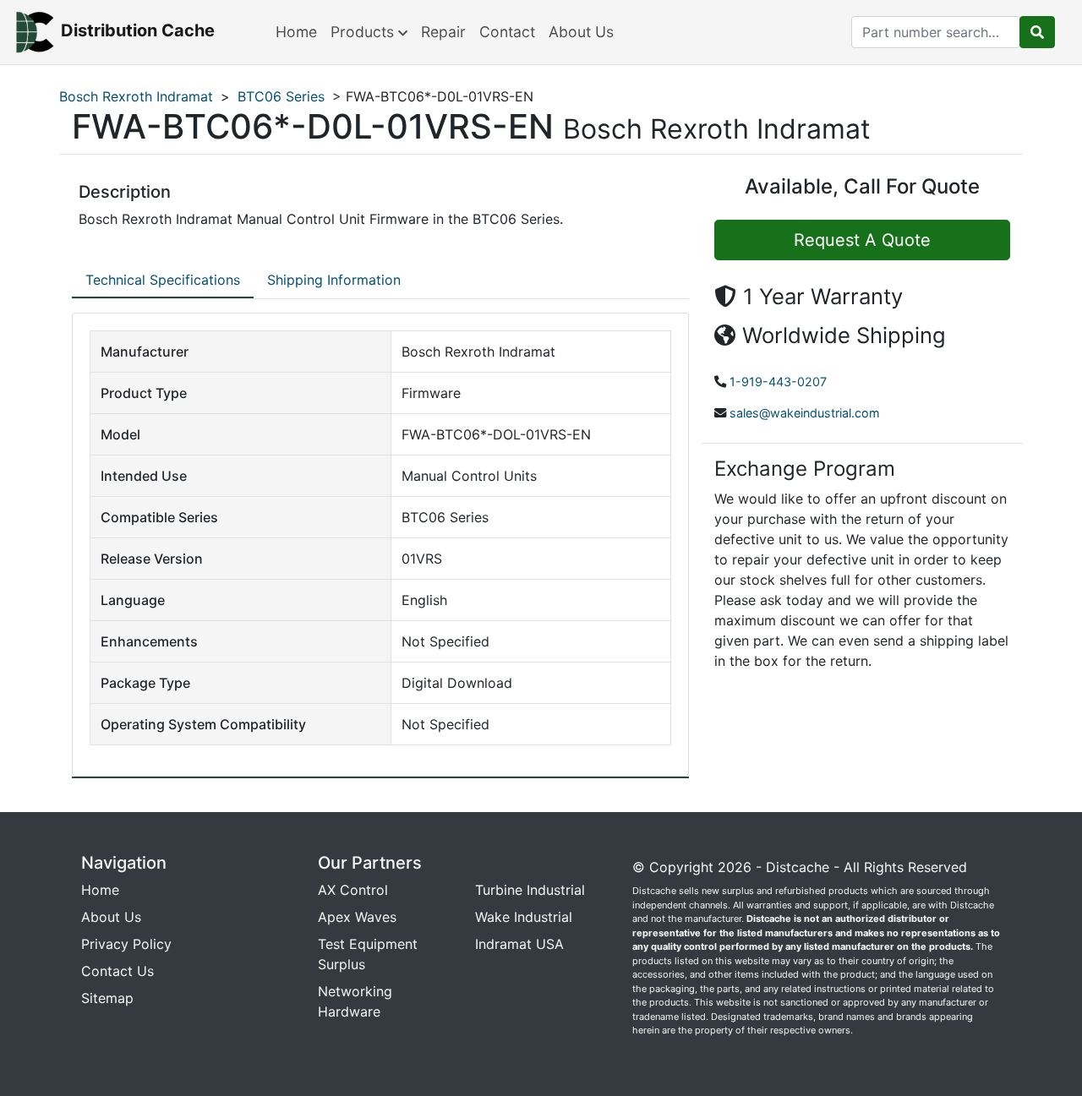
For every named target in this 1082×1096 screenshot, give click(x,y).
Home (296, 32)
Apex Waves (357, 916)
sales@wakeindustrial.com (805, 413)
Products (364, 32)
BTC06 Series (281, 96)
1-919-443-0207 (778, 381)
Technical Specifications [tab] (162, 279)
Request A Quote (862, 240)
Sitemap (107, 998)
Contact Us (117, 970)
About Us (581, 32)
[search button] (1037, 32)
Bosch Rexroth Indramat (136, 96)
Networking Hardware (355, 1001)
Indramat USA (519, 943)
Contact (507, 32)
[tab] (163, 280)
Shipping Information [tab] (334, 279)
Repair (443, 32)
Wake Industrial (523, 916)
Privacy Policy (126, 943)
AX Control (353, 889)
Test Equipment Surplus (368, 954)
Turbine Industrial (530, 889)
